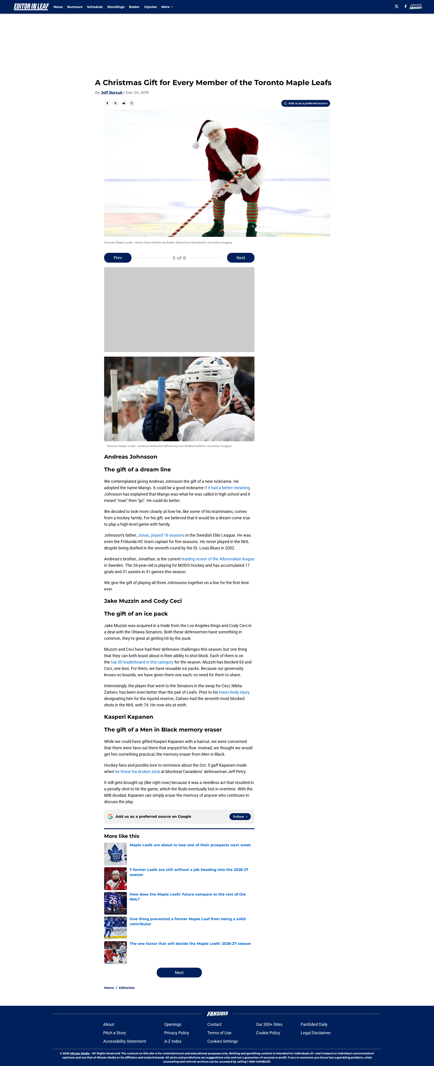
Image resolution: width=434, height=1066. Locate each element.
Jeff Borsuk (112, 92)
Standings (115, 7)
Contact (214, 1024)
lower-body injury (234, 692)
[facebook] (406, 6)
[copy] (132, 103)
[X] (396, 6)
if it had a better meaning (227, 487)
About (108, 1024)
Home (109, 988)
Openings (172, 1024)
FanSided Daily (314, 1024)
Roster (134, 7)
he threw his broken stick (137, 771)
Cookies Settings (222, 1041)
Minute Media (80, 1053)
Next (240, 257)
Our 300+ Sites (269, 1024)
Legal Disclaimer (316, 1032)
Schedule (95, 7)
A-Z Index (173, 1041)
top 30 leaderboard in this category (142, 662)
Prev (118, 257)
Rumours (74, 7)
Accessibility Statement (124, 1041)
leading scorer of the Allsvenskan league (218, 559)
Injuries (150, 7)
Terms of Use (219, 1032)
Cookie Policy (268, 1032)
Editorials (126, 988)
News (58, 7)
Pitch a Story (114, 1032)
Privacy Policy (176, 1032)
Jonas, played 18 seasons (161, 535)
